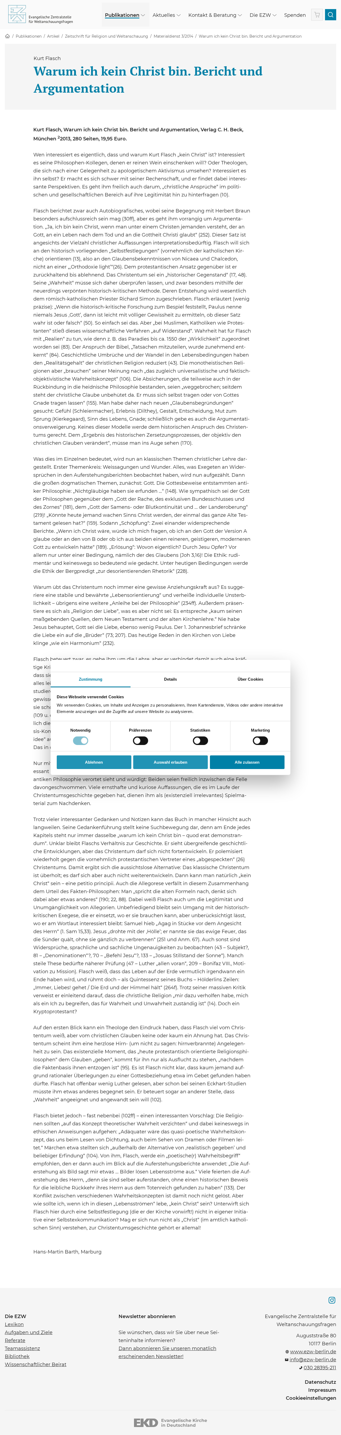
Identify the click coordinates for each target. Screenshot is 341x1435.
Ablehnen (94, 762)
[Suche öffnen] (330, 14)
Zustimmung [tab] (91, 679)
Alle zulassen (247, 762)
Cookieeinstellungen (311, 1398)
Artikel (53, 36)
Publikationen (29, 36)
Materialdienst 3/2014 (173, 36)
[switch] (140, 740)
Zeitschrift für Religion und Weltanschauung (106, 36)
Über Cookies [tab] (250, 679)
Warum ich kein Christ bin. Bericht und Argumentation (250, 36)
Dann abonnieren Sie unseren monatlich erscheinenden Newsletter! (167, 1352)
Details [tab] (170, 679)
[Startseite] (7, 36)
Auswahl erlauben (170, 762)
